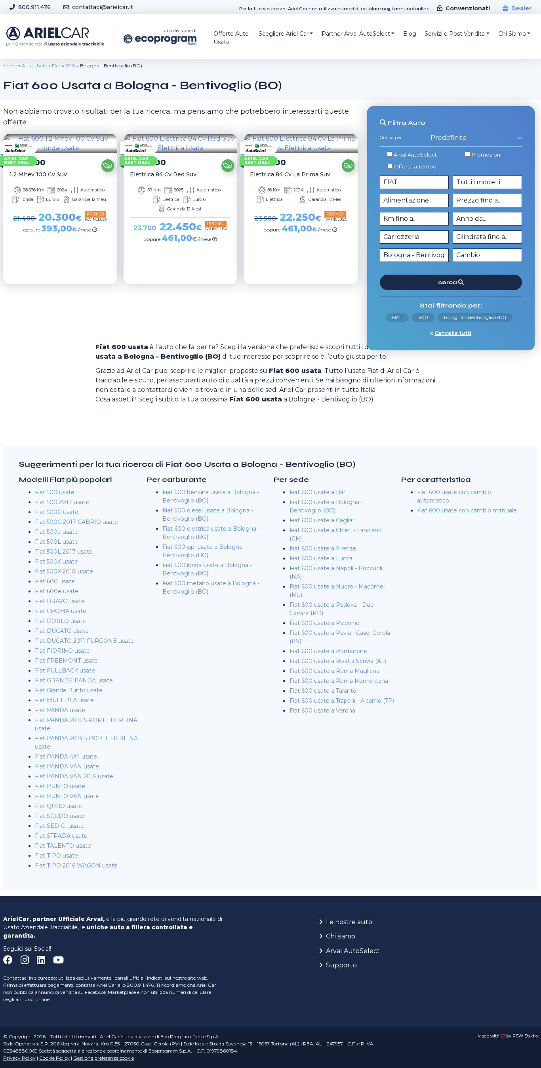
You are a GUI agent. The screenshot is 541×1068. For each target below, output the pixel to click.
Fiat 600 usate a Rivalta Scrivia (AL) (338, 661)
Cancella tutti (452, 333)
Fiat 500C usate (56, 512)
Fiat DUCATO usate (62, 630)
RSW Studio (525, 1036)
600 (70, 66)
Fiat (56, 66)
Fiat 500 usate (54, 492)
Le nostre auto (349, 922)
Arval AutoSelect (415, 154)
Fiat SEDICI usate (59, 825)
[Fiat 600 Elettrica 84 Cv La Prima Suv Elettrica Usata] (301, 143)
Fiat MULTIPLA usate (64, 700)
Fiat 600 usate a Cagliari (323, 520)
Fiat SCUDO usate (60, 816)
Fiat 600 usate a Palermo (325, 623)
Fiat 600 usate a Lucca (321, 558)
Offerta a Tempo (415, 166)
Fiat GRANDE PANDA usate (74, 680)
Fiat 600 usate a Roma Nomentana (339, 680)
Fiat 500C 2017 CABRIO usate (76, 521)
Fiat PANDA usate (60, 710)
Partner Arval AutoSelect (356, 33)
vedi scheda (58, 295)
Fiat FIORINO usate (62, 650)
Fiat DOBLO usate (60, 621)
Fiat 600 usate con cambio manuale (467, 510)
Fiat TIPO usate (56, 855)
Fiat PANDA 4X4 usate (66, 756)
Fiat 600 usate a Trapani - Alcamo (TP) (342, 700)
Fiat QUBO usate (58, 806)
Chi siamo (340, 936)
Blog (409, 33)
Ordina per (391, 138)
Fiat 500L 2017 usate (64, 551)
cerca (448, 282)
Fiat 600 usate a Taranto (323, 690)
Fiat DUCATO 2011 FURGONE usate (84, 640)
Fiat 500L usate (56, 541)
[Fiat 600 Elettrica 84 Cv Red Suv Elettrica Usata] (181, 143)
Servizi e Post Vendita (455, 33)
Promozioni (486, 154)
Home (10, 66)
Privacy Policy (19, 1058)
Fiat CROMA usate (60, 611)
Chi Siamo (512, 33)
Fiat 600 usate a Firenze (323, 548)
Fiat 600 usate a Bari (318, 492)
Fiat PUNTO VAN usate (67, 796)
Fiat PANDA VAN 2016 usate (74, 776)
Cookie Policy (54, 1058)
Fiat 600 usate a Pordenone (328, 651)
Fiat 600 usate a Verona (322, 710)
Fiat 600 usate (55, 581)
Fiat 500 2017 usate (62, 502)
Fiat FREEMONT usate (66, 660)
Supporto (341, 965)
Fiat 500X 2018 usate (64, 571)
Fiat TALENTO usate (63, 845)
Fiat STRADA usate (61, 835)
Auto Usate (34, 66)
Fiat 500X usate (56, 561)
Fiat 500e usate (56, 531)
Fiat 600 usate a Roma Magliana (334, 670)
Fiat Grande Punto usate (69, 690)
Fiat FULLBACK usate (65, 670)
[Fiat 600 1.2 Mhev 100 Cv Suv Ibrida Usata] (60, 143)
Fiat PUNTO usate (60, 786)
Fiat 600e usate (56, 591)
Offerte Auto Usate (231, 38)
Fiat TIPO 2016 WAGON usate (76, 865)
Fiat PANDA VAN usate (67, 766)
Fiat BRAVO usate (60, 601)
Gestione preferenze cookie (103, 1058)
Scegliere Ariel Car (284, 33)
